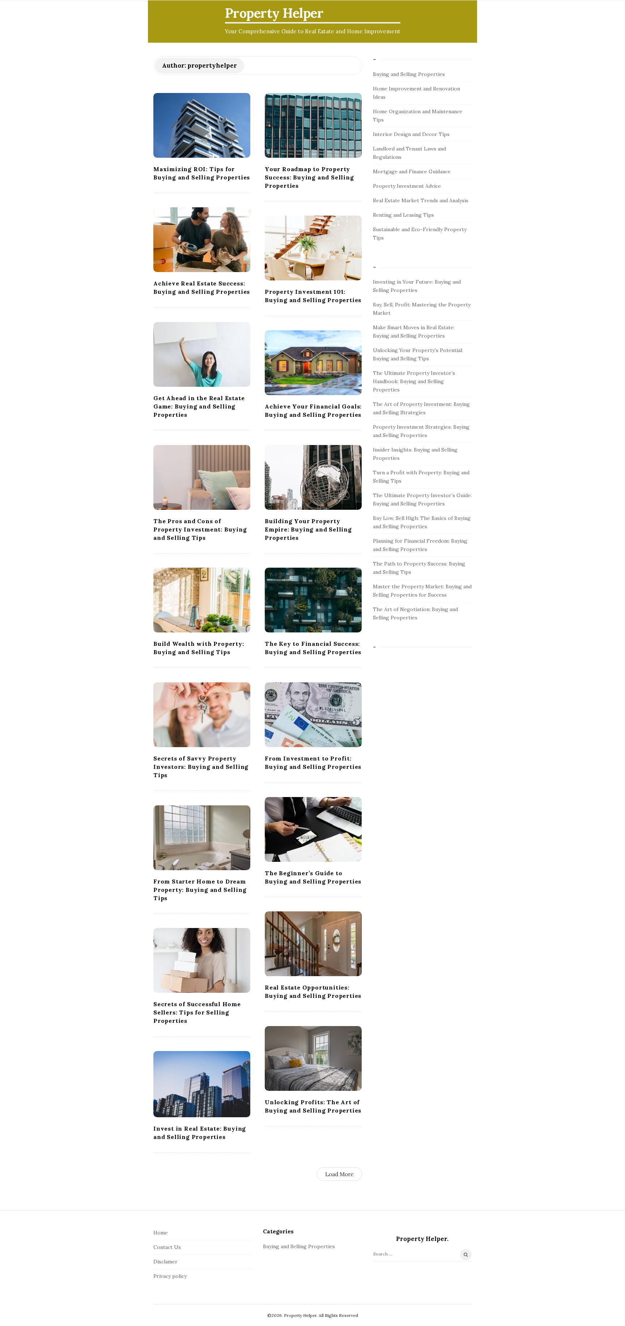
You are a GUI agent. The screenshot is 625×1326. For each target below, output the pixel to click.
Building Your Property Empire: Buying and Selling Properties (308, 529)
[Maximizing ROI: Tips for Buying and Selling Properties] (201, 125)
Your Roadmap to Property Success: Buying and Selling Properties (309, 177)
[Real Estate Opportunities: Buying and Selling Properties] (313, 943)
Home (160, 1232)
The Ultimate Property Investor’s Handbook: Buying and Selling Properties (414, 381)
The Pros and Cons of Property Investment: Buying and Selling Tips (200, 529)
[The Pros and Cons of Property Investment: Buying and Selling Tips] (201, 477)
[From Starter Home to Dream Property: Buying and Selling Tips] (201, 837)
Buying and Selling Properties (409, 74)
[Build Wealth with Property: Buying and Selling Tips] (201, 600)
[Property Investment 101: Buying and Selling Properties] (313, 248)
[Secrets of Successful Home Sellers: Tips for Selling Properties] (201, 960)
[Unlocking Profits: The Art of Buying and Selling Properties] (313, 1058)
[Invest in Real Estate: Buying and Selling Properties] (201, 1084)
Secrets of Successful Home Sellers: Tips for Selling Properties (197, 1012)
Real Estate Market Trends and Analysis (420, 200)
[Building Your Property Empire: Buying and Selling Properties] (313, 477)
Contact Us (167, 1247)
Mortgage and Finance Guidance (412, 171)
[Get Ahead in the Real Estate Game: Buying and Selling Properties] (201, 354)
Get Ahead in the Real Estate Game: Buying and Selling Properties (199, 406)
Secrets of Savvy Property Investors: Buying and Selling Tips (200, 767)
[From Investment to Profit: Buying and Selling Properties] (313, 714)
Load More (339, 1174)
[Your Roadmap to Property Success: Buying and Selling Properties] (313, 125)
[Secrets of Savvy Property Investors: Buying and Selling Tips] (201, 714)
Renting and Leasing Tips (403, 215)
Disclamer (165, 1261)
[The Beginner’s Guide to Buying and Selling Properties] (313, 829)
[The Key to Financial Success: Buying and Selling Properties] (313, 600)
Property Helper (274, 13)
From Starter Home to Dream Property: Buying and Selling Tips (199, 890)
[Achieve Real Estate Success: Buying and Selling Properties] (201, 239)
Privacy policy (170, 1276)
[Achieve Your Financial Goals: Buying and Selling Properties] (313, 362)
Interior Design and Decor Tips (411, 134)
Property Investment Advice (407, 186)
